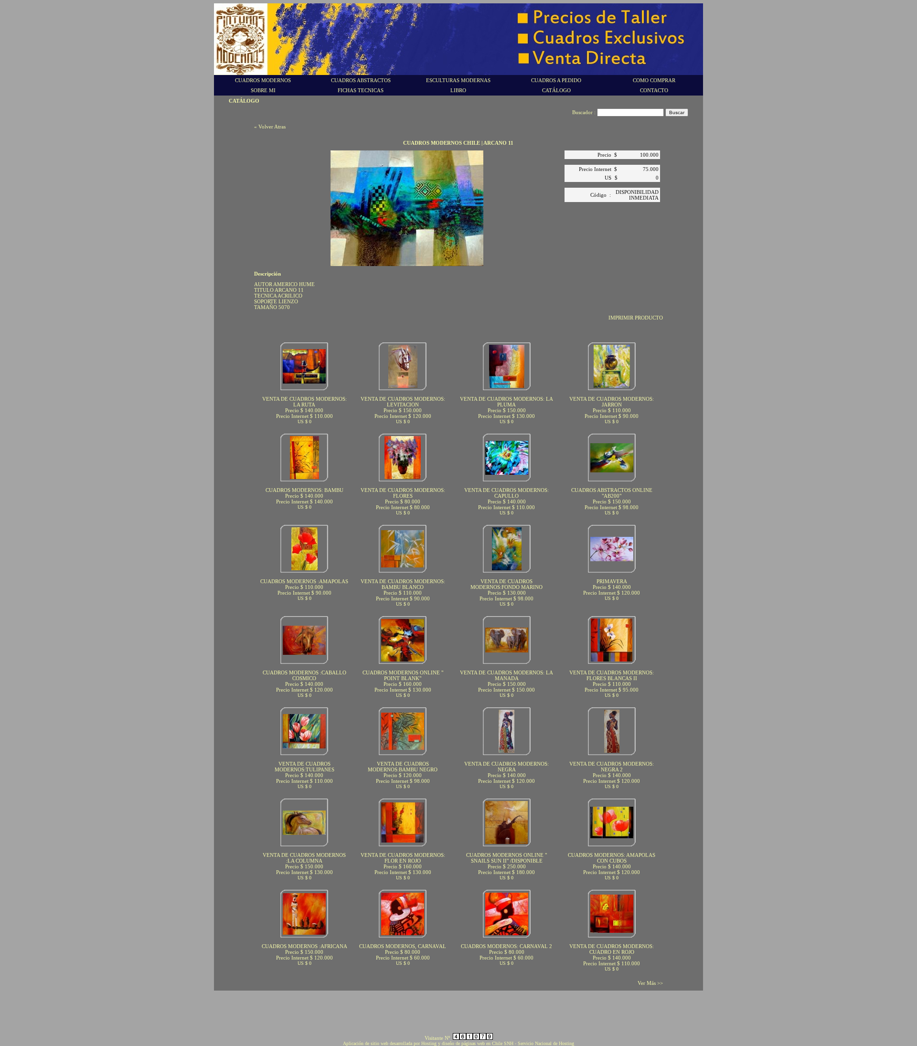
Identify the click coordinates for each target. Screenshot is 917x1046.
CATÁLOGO (556, 90)
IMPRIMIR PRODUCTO (635, 317)
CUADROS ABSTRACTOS (361, 80)
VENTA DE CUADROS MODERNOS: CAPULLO (506, 493)
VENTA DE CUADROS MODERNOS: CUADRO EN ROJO (611, 949)
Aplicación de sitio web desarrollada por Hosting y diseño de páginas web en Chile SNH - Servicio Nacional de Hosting (458, 1043)
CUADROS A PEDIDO (556, 80)
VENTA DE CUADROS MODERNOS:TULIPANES (304, 766)
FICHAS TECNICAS (361, 90)
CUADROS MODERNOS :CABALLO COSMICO (304, 675)
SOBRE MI (263, 90)
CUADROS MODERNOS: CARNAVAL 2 (506, 946)
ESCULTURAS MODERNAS (458, 80)
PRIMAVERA (612, 581)
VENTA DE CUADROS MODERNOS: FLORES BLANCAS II (611, 675)
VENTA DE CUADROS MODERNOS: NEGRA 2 (611, 766)
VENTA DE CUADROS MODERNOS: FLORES (403, 493)
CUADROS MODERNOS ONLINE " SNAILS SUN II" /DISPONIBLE (506, 858)
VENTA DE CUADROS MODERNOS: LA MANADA (506, 675)
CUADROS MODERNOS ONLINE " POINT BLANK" (403, 675)
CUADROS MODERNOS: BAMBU (304, 490)
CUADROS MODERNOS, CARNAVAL (402, 946)
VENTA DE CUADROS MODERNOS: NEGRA (506, 766)
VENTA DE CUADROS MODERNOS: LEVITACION (403, 401)
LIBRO (458, 90)
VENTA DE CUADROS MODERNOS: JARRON (611, 401)
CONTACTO (654, 90)
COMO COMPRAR (654, 80)
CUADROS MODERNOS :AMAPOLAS (304, 581)
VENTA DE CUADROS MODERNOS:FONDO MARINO (506, 584)
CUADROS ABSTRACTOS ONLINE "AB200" (611, 493)
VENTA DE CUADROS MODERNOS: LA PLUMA (506, 401)
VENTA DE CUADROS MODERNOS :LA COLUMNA (304, 858)
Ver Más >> (650, 983)
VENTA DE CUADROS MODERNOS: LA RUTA (304, 401)
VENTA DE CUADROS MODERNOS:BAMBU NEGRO (402, 766)
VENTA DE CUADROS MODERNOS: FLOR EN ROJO (403, 858)
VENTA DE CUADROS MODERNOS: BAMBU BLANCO (403, 584)
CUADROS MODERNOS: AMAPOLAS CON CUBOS (611, 858)
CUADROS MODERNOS (263, 80)
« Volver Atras (270, 126)
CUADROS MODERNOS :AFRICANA (304, 946)
